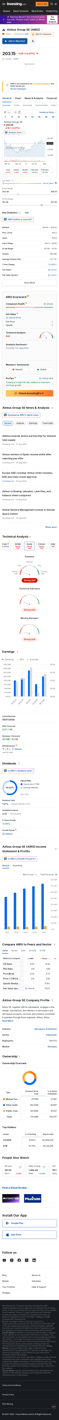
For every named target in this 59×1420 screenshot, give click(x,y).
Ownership (27, 105)
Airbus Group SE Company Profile (26, 1000)
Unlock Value (48, 183)
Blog (4, 1275)
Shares (6, 11)
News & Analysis (34, 98)
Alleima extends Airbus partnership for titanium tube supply (29, 437)
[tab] (17, 546)
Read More (7, 1021)
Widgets (6, 1293)
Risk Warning (7, 1404)
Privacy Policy (8, 1395)
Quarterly (17, 865)
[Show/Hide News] (19, 112)
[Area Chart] (9, 112)
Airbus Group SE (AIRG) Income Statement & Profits (24, 849)
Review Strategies (18, 89)
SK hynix (8, 1166)
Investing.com (8, 481)
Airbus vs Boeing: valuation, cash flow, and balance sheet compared (26, 493)
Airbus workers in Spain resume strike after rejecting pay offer (26, 456)
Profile (16, 105)
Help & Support (39, 1287)
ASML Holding (34, 1166)
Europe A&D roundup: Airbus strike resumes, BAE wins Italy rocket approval (27, 474)
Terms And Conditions (11, 1385)
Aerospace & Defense (46, 1029)
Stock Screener (21, 11)
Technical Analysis (15, 536)
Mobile (5, 1281)
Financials (52, 98)
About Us (36, 1275)
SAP (54, 1166)
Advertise (36, 1281)
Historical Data (42, 105)
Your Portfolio (8, 1287)
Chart (18, 98)
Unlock (31, 988)
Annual (5, 865)
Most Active (37, 11)
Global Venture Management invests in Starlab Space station (28, 511)
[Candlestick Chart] (5, 112)
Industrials (51, 1035)
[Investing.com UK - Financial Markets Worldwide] (16, 4)
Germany (52, 1046)
